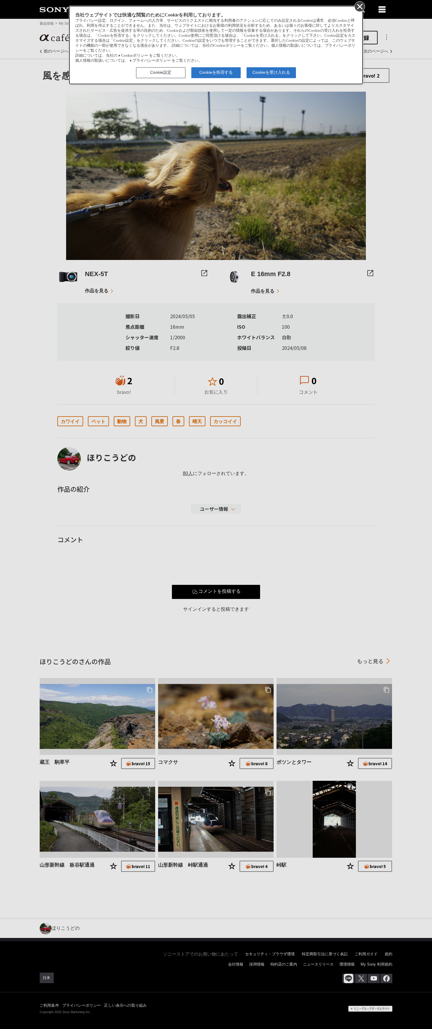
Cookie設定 (160, 72)
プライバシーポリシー (152, 60)
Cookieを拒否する (216, 72)
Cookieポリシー (134, 55)
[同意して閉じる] (359, 6)
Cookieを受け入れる (271, 72)
